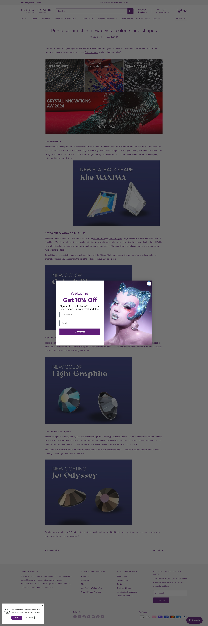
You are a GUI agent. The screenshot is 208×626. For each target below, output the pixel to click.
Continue (80, 331)
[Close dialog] (149, 283)
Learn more (37, 612)
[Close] (42, 605)
